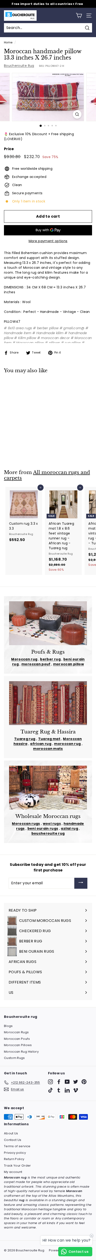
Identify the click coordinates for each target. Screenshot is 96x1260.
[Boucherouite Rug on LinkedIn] (67, 1090)
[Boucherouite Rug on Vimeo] (75, 1090)
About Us (11, 1133)
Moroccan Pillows (18, 1045)
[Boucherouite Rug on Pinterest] (84, 1081)
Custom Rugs (14, 1058)
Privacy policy (15, 1152)
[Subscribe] (80, 883)
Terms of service (17, 1146)
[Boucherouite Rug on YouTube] (67, 1081)
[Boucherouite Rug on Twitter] (75, 1081)
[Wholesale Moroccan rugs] (48, 788)
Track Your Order (17, 1165)
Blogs (8, 1026)
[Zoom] (77, 114)
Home (8, 42)
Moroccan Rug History (21, 1051)
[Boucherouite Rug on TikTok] (50, 1090)
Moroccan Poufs (17, 1039)
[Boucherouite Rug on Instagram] (50, 1081)
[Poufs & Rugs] (48, 623)
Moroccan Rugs (16, 1032)
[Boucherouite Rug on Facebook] (58, 1081)
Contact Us (12, 1140)
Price (9, 148)
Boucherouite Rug (19, 65)
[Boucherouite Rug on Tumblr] (58, 1090)
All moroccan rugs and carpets (47, 475)
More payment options (48, 241)
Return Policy (14, 1159)
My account (13, 1172)
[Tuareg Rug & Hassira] (48, 703)
